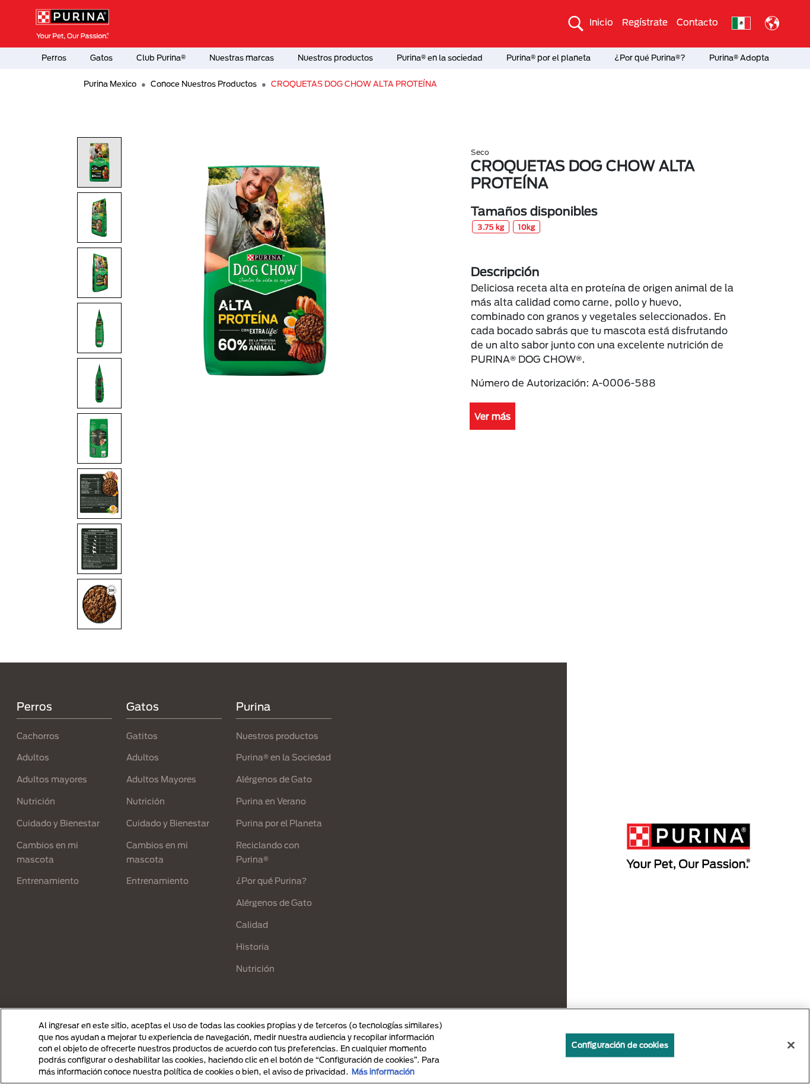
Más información (383, 1071)
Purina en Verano (271, 801)
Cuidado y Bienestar (58, 823)
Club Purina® (161, 57)
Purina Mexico (110, 83)
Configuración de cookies (620, 1045)
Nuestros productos (335, 57)
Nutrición (36, 801)
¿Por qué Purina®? (649, 57)
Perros (54, 57)
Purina (253, 706)
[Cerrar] (791, 1045)
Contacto (697, 22)
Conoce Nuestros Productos (204, 83)
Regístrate (645, 22)
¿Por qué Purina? (271, 881)
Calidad (252, 925)
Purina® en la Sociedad (283, 757)
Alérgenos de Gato (274, 779)
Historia (252, 947)
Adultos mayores (52, 779)
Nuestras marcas (241, 57)
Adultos (33, 757)
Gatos (101, 57)
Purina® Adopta (739, 57)
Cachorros (38, 736)
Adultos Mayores (161, 779)
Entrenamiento (48, 881)
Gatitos (142, 736)
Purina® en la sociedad (440, 57)
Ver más (492, 416)
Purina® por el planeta (548, 57)
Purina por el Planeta (279, 823)
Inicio (601, 22)
